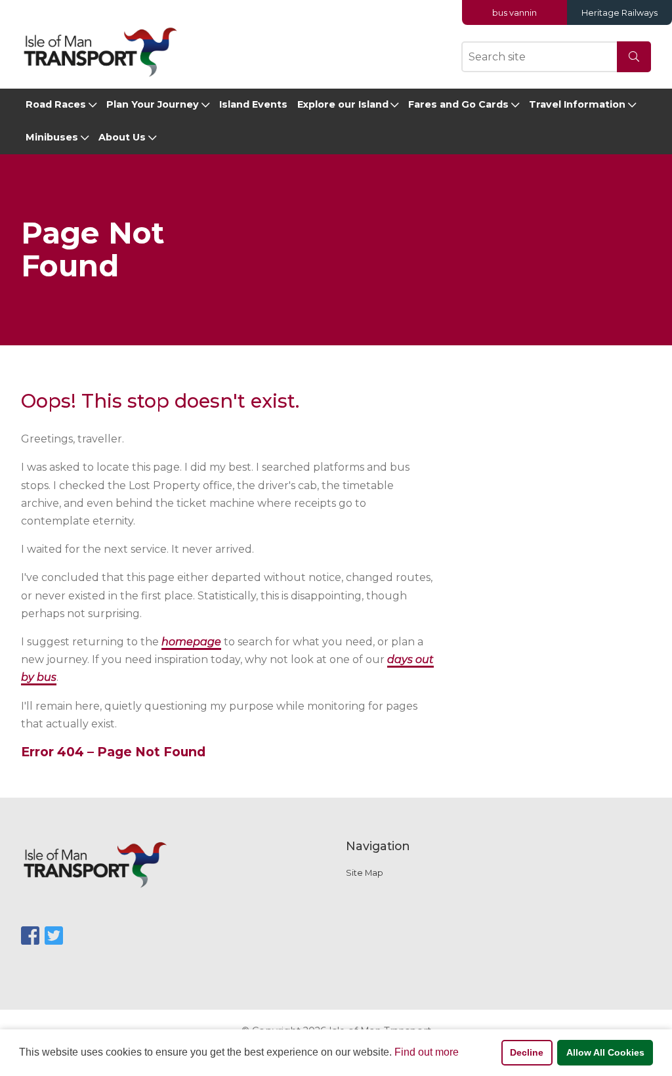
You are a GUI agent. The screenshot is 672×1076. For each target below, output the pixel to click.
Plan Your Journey (152, 104)
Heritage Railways (619, 13)
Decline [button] (526, 1052)
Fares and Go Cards (458, 104)
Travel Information (577, 104)
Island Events (253, 104)
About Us (122, 137)
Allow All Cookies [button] (605, 1052)
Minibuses (52, 137)
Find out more (426, 1052)
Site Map (364, 873)
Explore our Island (342, 104)
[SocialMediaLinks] (30, 936)
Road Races (56, 104)
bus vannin (514, 13)
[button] (463, 1054)
